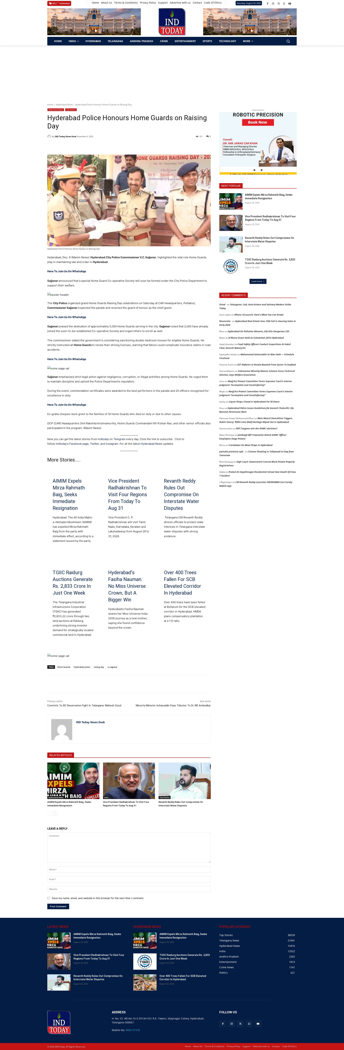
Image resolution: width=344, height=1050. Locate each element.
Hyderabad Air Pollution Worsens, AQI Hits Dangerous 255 (258, 331)
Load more (256, 281)
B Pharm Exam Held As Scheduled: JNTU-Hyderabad (256, 337)
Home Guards (63, 667)
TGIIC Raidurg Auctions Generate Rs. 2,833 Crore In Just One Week (73, 583)
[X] (279, 4)
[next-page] (55, 813)
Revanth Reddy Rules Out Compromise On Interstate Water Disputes (181, 494)
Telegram (119, 439)
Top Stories (71, 109)
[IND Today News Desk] (49, 136)
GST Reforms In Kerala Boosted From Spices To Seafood (266, 364)
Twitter (94, 443)
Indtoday (103, 439)
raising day (99, 667)
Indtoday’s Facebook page (72, 443)
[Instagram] (273, 4)
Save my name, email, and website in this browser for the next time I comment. (98, 898)
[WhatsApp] (284, 4)
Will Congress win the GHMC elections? (256, 428)
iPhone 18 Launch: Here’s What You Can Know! (259, 314)
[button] (92, 31)
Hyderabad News (64, 104)
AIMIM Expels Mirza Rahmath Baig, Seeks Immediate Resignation (69, 494)
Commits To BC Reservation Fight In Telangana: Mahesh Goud (84, 705)
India (106, 797)
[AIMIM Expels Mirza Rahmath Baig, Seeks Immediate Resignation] (73, 781)
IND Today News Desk (65, 136)
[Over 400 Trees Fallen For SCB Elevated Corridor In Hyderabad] (145, 982)
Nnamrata (225, 321)
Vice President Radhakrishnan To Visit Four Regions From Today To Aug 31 (127, 494)
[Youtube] (290, 4)
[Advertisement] (172, 72)
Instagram (112, 443)
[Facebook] (267, 4)
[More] (111, 684)
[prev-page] (49, 813)
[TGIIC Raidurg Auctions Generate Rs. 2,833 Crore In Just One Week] (231, 266)
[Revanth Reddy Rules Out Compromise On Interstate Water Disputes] (185, 781)
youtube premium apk (231, 451)
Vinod (222, 304)
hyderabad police (82, 667)
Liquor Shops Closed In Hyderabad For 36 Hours (254, 401)
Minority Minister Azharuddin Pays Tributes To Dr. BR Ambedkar (173, 705)
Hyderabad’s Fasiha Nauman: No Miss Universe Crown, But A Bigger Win (127, 586)
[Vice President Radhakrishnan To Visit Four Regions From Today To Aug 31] (129, 781)
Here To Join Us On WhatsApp (66, 271)
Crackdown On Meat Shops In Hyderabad (251, 445)
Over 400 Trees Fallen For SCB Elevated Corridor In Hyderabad (182, 583)
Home (50, 104)
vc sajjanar (112, 667)
